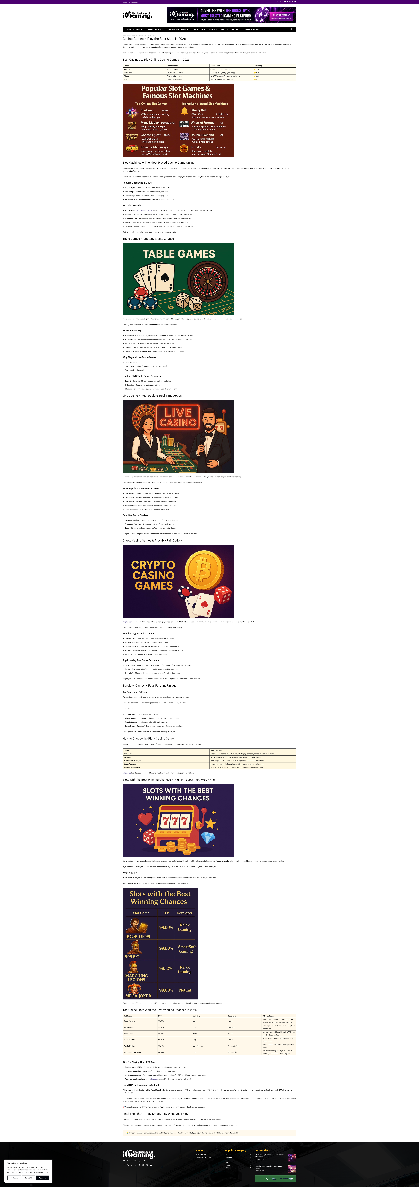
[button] (291, 29)
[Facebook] (277, 2)
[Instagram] (280, 2)
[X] (292, 2)
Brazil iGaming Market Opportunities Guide (269, 1167)
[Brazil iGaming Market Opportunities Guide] (292, 1169)
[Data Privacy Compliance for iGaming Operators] (292, 1158)
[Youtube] (295, 2)
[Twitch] (290, 2)
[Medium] (285, 2)
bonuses (154, 1079)
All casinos (127, 773)
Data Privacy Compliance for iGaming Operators (269, 1156)
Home (124, 35)
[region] (28, 1171)
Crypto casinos (128, 622)
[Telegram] (287, 2)
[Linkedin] (282, 2)
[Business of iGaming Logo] (143, 15)
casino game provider (144, 210)
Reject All (28, 1178)
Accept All (42, 1178)
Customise (14, 1178)
